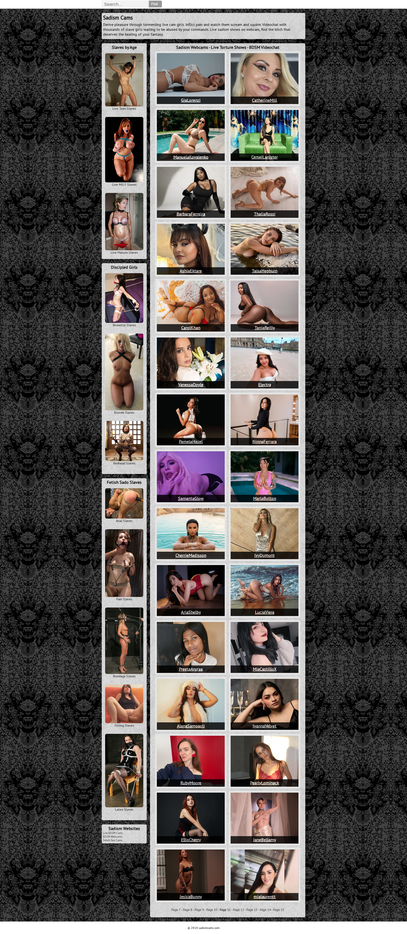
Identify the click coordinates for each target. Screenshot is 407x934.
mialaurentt (265, 896)
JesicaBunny (191, 896)
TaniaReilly (265, 328)
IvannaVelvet (264, 726)
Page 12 (238, 910)
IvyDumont (264, 555)
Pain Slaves (124, 599)
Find (154, 3)
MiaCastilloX (264, 669)
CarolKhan (190, 328)
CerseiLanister (264, 157)
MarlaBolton (264, 498)
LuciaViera (264, 612)
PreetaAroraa (191, 669)
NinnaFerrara (264, 441)
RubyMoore (190, 783)
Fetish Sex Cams (113, 840)
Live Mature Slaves (124, 252)
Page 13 (252, 910)
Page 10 (211, 910)
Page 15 (278, 910)
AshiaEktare (191, 271)
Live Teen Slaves (124, 108)
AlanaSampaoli (191, 726)
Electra (264, 384)
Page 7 (176, 910)
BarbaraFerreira (191, 214)
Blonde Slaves (124, 412)
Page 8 (187, 910)
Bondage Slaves (124, 676)
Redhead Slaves (124, 463)
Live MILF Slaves (124, 184)
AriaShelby (191, 612)
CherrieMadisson (191, 555)
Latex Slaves (124, 809)
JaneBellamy (264, 840)
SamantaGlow (191, 498)
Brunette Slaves (124, 325)
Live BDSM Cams (113, 833)
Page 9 (199, 910)
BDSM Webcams (112, 836)
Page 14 (265, 910)
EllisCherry (191, 840)
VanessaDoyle (190, 384)
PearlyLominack (264, 783)
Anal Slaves (124, 521)
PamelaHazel (191, 441)
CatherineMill (264, 100)
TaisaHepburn (264, 271)
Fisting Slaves (124, 725)
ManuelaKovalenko (190, 157)
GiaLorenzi (191, 100)
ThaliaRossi (264, 214)
